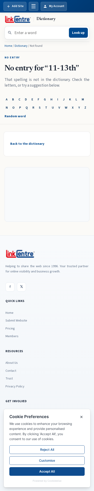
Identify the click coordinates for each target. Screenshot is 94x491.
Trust (9, 378)
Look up (78, 32)
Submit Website (16, 320)
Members (11, 336)
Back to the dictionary (27, 144)
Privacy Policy (14, 386)
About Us (11, 363)
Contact (10, 371)
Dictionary (21, 46)
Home (8, 46)
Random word (15, 116)
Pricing (10, 328)
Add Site (18, 6)
